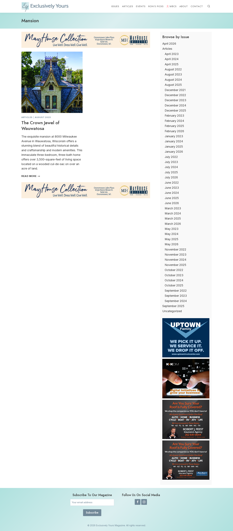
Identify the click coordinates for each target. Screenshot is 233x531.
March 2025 (173, 218)
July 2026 (171, 177)
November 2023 (175, 254)
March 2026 (173, 223)
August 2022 (173, 69)
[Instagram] (144, 502)
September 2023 (176, 295)
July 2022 (171, 157)
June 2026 (172, 203)
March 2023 (173, 208)
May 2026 (171, 244)
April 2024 (171, 59)
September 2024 (176, 301)
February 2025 (174, 126)
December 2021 (175, 90)
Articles (127, 6)
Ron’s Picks (156, 6)
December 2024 (175, 105)
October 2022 (174, 270)
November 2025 (175, 265)
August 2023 (43, 117)
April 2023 (172, 54)
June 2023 (172, 187)
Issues (115, 6)
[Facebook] (137, 502)
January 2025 (174, 146)
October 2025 (174, 285)
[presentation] (52, 82)
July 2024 (171, 167)
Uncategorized (172, 311)
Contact (197, 6)
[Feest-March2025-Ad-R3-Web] (185, 438)
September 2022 (176, 290)
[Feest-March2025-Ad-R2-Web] (185, 478)
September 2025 (173, 306)
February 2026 (174, 131)
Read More (30, 176)
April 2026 (169, 43)
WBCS (173, 6)
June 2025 (172, 198)
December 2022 (175, 95)
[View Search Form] (209, 6)
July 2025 (171, 172)
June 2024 (172, 192)
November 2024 (175, 259)
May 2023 (171, 228)
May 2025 (171, 239)
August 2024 (173, 79)
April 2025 (171, 64)
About (183, 6)
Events (141, 6)
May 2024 (171, 234)
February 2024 (174, 120)
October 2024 (174, 280)
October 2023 (174, 275)
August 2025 (173, 84)
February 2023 (174, 115)
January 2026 (174, 151)
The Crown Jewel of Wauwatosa (40, 125)
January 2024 (174, 141)
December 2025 (175, 110)
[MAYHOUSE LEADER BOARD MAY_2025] (85, 40)
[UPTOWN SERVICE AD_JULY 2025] (185, 356)
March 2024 (173, 213)
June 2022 (172, 182)
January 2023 (174, 136)
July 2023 (171, 162)
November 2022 (175, 249)
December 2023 (175, 100)
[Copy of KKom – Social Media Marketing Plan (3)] (185, 397)
